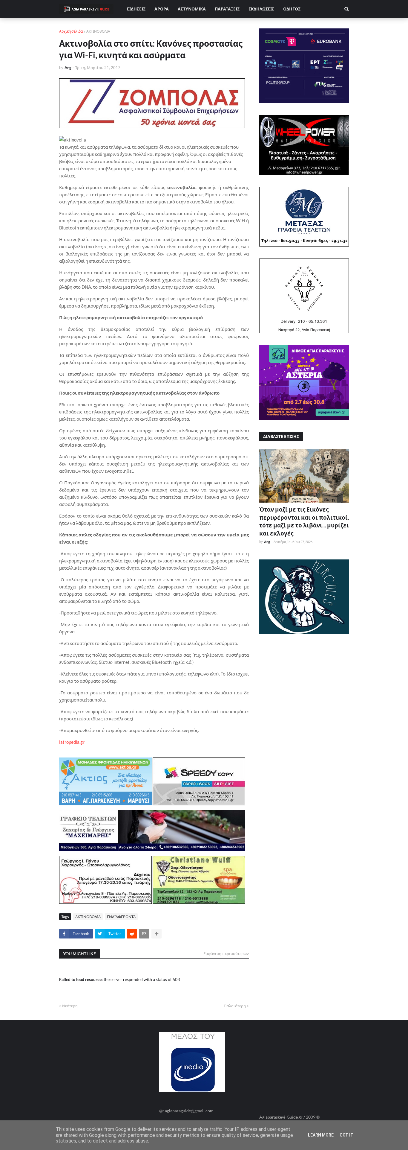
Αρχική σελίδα (71, 31)
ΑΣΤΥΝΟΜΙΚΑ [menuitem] (192, 8)
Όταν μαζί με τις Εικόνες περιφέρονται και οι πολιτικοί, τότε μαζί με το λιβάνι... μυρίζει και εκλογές (304, 521)
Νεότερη (70, 1005)
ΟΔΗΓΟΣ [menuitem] (291, 8)
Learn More (321, 1135)
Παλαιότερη (235, 1005)
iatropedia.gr (72, 742)
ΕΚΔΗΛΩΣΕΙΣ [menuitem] (261, 8)
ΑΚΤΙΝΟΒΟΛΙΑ (98, 31)
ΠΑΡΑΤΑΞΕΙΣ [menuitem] (227, 8)
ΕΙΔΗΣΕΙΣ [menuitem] (136, 8)
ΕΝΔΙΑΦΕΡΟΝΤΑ (121, 916)
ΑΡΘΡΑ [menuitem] (161, 8)
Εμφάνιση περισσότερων (226, 953)
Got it (346, 1135)
